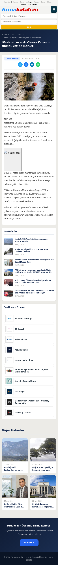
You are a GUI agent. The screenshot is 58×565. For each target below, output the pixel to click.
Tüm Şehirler (32, 5)
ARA (29, 27)
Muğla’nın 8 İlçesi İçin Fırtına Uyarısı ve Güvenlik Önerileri (31, 250)
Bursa (43, 2)
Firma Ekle (29, 542)
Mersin (49, 2)
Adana (36, 2)
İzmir (22, 2)
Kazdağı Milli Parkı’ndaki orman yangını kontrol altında (31, 240)
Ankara (15, 2)
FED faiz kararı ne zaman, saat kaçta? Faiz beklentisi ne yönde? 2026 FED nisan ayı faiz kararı (33, 272)
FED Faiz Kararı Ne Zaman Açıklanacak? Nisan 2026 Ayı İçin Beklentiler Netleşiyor (34, 291)
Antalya (29, 2)
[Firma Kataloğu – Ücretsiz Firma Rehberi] (20, 9)
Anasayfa (5, 34)
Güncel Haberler (18, 34)
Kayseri (23, 5)
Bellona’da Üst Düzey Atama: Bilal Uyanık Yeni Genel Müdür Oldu (34, 260)
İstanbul (7, 2)
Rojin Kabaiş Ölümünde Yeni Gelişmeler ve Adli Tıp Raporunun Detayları (33, 281)
